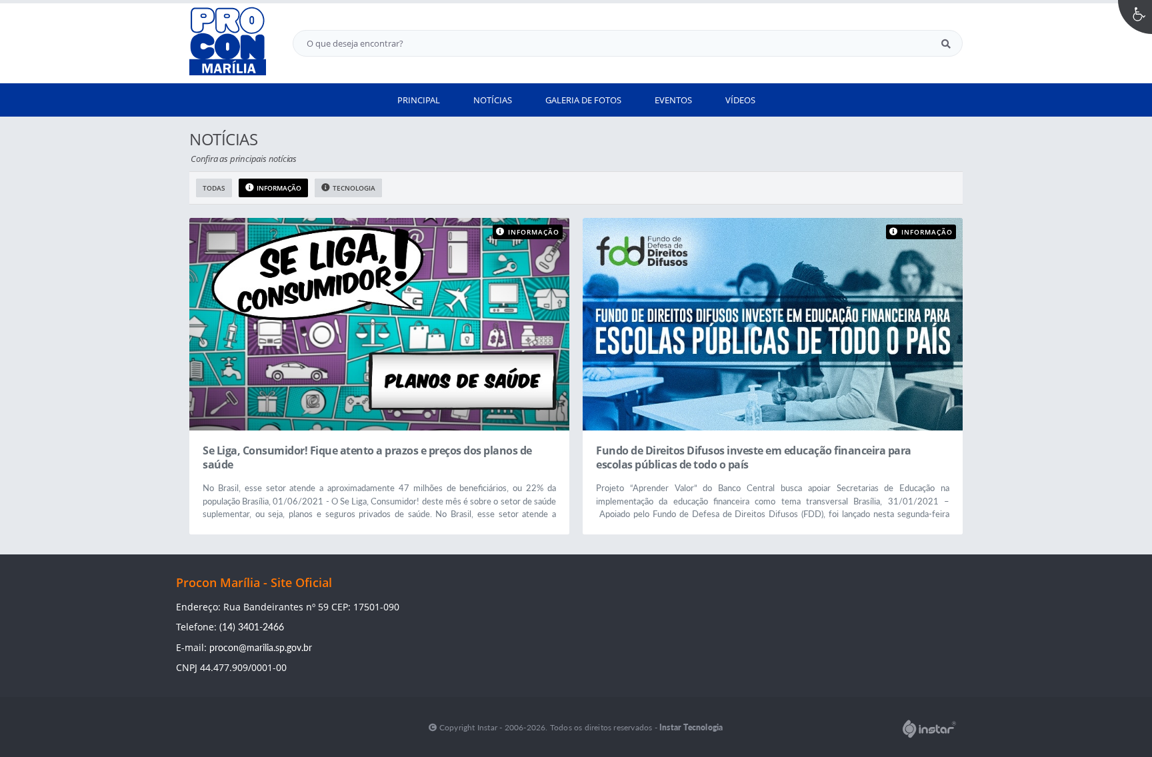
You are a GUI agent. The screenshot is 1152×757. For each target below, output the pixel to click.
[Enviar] (946, 43)
